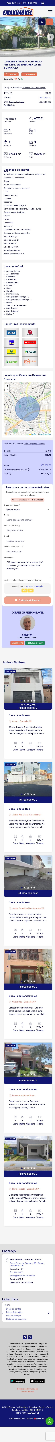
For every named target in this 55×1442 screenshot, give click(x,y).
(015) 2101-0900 (30, 3)
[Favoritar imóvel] (49, 671)
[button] (42, 3)
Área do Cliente (13, 3)
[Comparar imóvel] (49, 675)
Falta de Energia (13, 1315)
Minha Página (17, 643)
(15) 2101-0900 (16, 1272)
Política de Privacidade (27, 1389)
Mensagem (8, 557)
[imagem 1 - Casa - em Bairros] (28, 685)
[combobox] (27, 510)
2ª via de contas (13, 1309)
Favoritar (12, 74)
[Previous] (8, 686)
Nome (6, 515)
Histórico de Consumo (16, 1319)
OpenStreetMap (45, 434)
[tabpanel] (27, 37)
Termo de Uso (27, 1391)
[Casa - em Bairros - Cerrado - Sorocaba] (22, 11)
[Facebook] (25, 1337)
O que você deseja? (12, 505)
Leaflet (33, 434)
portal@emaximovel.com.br (22, 1275)
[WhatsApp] (50, 1421)
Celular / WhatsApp (12, 526)
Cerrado (35, 61)
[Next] (48, 686)
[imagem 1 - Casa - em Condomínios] (28, 966)
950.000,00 (45, 97)
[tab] (41, 21)
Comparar (30, 74)
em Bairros (19, 61)
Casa (7, 61)
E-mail (6, 536)
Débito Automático (14, 1312)
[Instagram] (30, 1337)
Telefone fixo (13, 547)
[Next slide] (50, 36)
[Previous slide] (4, 36)
